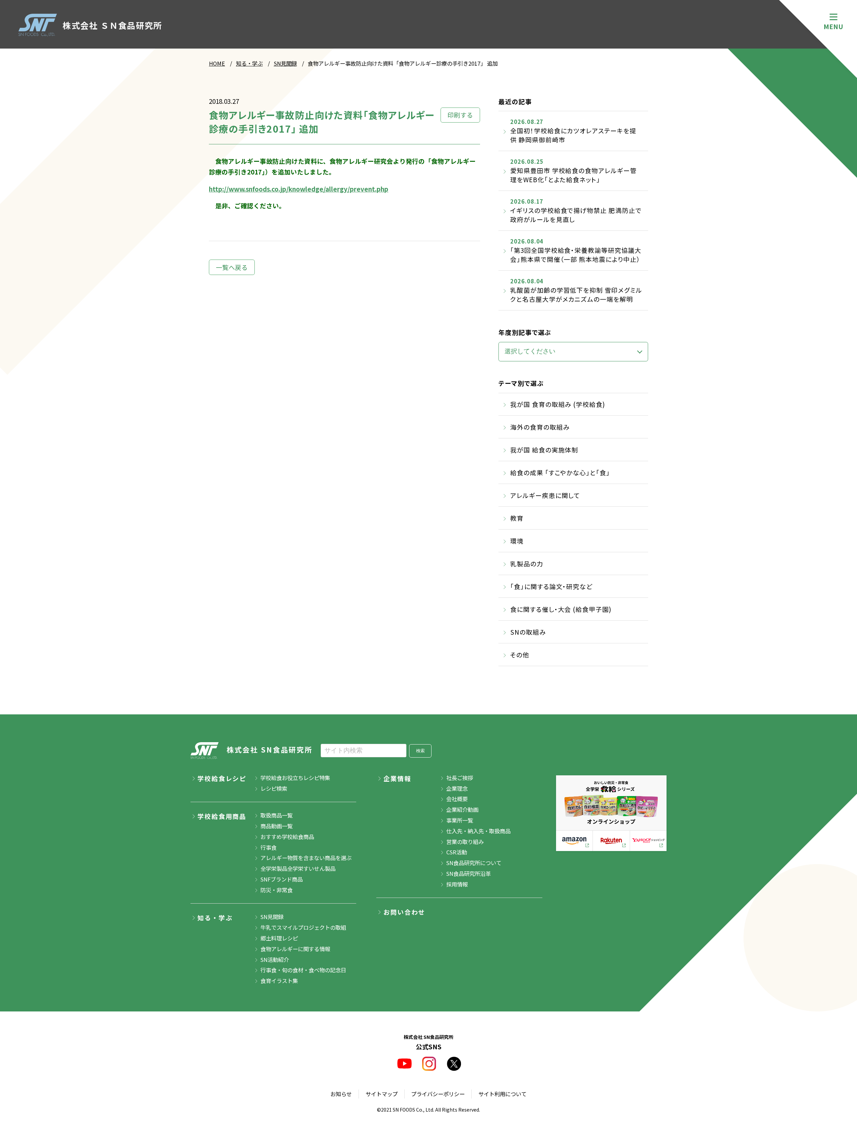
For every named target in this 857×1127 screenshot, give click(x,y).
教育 (517, 517)
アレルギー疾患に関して (545, 495)
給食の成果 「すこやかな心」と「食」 (560, 472)
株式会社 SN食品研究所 (270, 750)
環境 (517, 540)
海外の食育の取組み (539, 426)
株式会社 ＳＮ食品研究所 (112, 25)
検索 (420, 750)
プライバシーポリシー (438, 1094)
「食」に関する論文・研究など (551, 586)
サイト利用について (502, 1094)
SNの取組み (528, 631)
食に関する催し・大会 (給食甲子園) (560, 609)
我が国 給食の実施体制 (544, 449)
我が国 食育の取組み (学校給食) (557, 404)
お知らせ (341, 1094)
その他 (519, 654)
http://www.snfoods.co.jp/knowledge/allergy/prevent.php (298, 188)
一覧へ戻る (232, 267)
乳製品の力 (526, 563)
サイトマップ (382, 1094)
